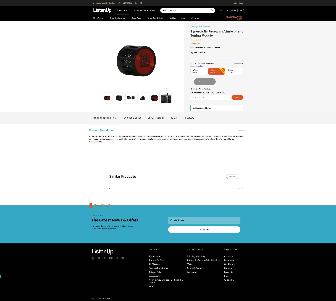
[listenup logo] (102, 10)
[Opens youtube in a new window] (111, 258)
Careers (228, 268)
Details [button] (175, 118)
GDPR (152, 286)
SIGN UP (204, 229)
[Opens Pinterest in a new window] (118, 258)
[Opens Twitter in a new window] (99, 258)
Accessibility (155, 276)
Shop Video (136, 18)
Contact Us (192, 272)
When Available (200, 89)
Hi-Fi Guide (154, 264)
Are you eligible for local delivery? (207, 93)
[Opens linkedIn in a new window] (123, 258)
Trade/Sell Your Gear (234, 18)
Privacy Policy (155, 272)
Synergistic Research (200, 26)
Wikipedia (229, 280)
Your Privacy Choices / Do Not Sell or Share (166, 281)
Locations (223, 10)
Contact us (141, 3)
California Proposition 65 (202, 108)
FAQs (189, 264)
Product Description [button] (104, 118)
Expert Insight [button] (156, 118)
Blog (226, 276)
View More (232, 176)
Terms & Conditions (158, 268)
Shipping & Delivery (196, 256)
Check (237, 97)
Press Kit (228, 272)
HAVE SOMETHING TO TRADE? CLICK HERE (205, 47)
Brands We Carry (157, 260)
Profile (233, 10)
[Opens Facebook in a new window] (93, 258)
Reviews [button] (189, 118)
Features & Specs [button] (132, 118)
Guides (173, 18)
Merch (183, 18)
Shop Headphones (117, 18)
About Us (195, 18)
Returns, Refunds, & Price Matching (203, 260)
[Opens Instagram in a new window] (105, 258)
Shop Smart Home (155, 18)
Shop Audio (98, 18)
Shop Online (122, 10)
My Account (155, 256)
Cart (241, 10)
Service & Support (195, 268)
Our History (229, 264)
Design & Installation (144, 10)
